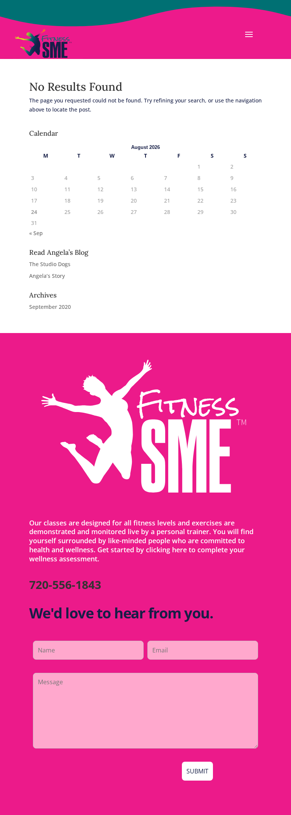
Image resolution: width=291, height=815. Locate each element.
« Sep (36, 233)
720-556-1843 (65, 584)
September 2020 (50, 306)
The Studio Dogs (49, 264)
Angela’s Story (47, 275)
